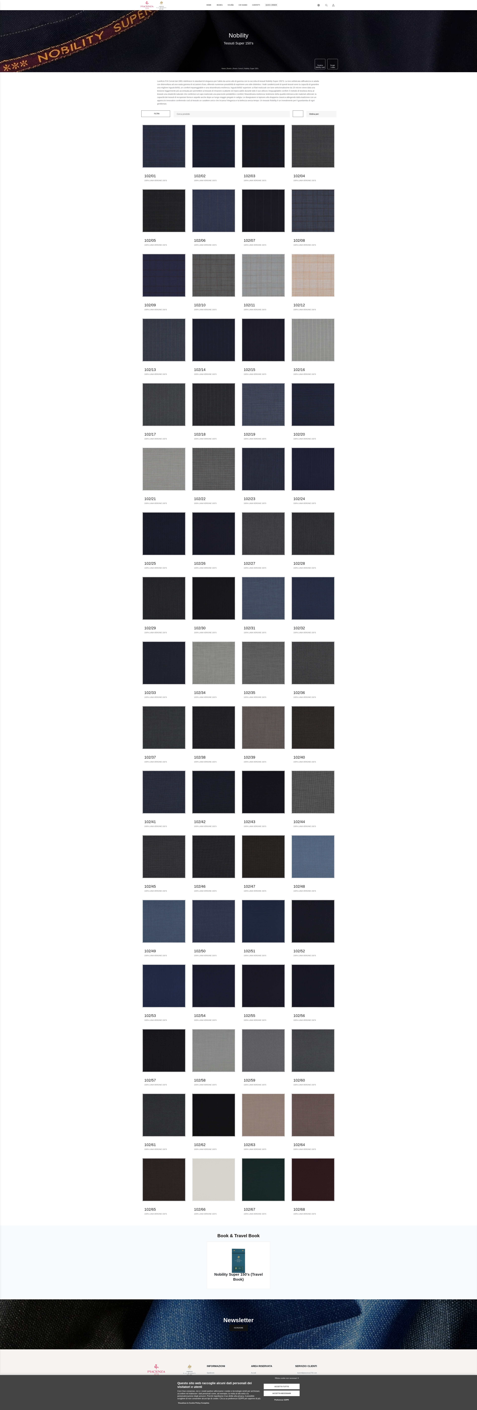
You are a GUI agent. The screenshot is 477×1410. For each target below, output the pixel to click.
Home (208, 5)
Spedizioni (210, 1373)
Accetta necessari (281, 1393)
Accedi (253, 1373)
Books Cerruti (238, 68)
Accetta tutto (281, 1387)
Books (220, 5)
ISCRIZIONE (238, 1328)
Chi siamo (243, 5)
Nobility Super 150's (251, 68)
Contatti (256, 5)
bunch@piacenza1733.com (307, 1373)
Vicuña (231, 5)
